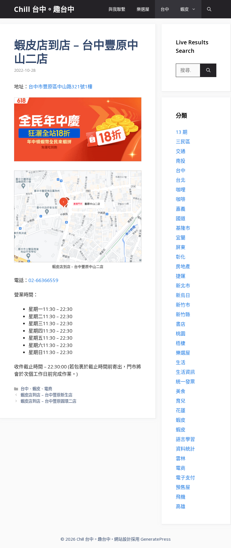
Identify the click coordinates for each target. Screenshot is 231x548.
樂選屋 (143, 9)
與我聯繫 (116, 9)
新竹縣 (183, 314)
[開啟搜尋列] (209, 9)
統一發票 (185, 381)
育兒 (180, 401)
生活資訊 (185, 372)
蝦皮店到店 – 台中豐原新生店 (46, 395)
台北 (180, 180)
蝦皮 (184, 9)
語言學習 (185, 439)
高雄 (180, 506)
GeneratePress (156, 539)
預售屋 (183, 487)
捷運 (180, 276)
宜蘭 (180, 237)
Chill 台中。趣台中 (44, 9)
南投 (180, 161)
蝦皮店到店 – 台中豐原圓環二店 (48, 401)
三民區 (183, 141)
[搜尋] (208, 70)
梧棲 (180, 343)
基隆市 (183, 228)
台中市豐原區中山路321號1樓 (60, 86)
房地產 (183, 266)
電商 (48, 388)
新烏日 (183, 295)
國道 (180, 218)
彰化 (180, 257)
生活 (180, 362)
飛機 (180, 497)
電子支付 (185, 477)
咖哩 (180, 189)
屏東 (180, 247)
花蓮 (180, 410)
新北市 (183, 285)
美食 (180, 391)
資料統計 (185, 449)
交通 (180, 151)
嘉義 (180, 209)
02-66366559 (43, 280)
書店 (180, 324)
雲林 (180, 458)
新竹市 (183, 305)
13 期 (181, 132)
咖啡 (180, 199)
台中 (165, 9)
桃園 (180, 333)
